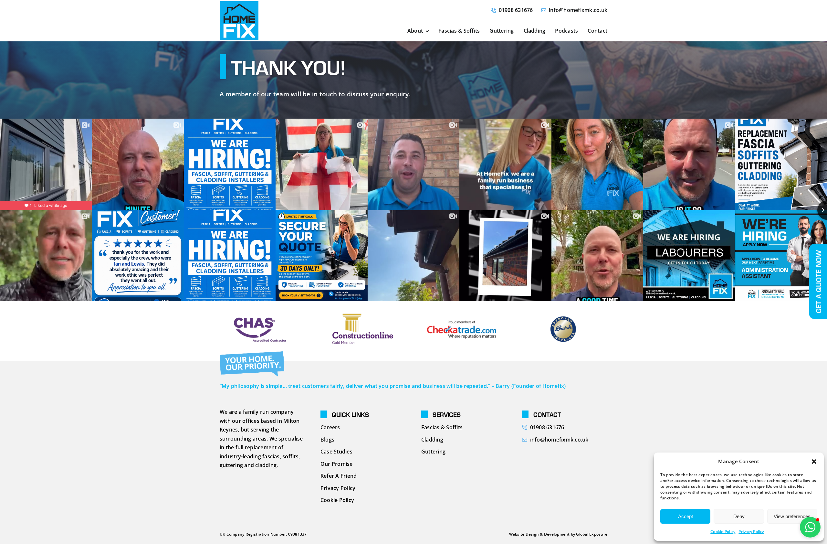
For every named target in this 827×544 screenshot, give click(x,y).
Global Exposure (591, 534)
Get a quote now (818, 281)
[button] (814, 461)
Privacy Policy (751, 531)
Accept (685, 516)
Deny (739, 516)
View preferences (792, 516)
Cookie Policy (722, 531)
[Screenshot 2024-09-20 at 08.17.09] (239, 3)
